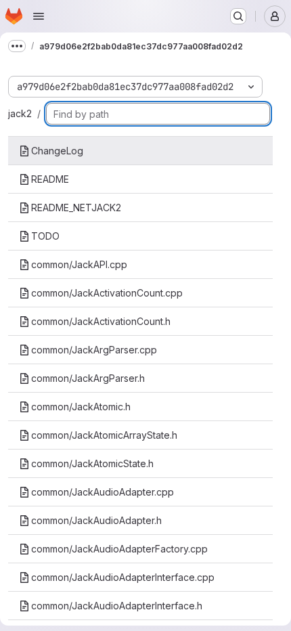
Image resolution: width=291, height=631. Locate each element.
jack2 (20, 113)
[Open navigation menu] (38, 16)
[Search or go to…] (238, 16)
